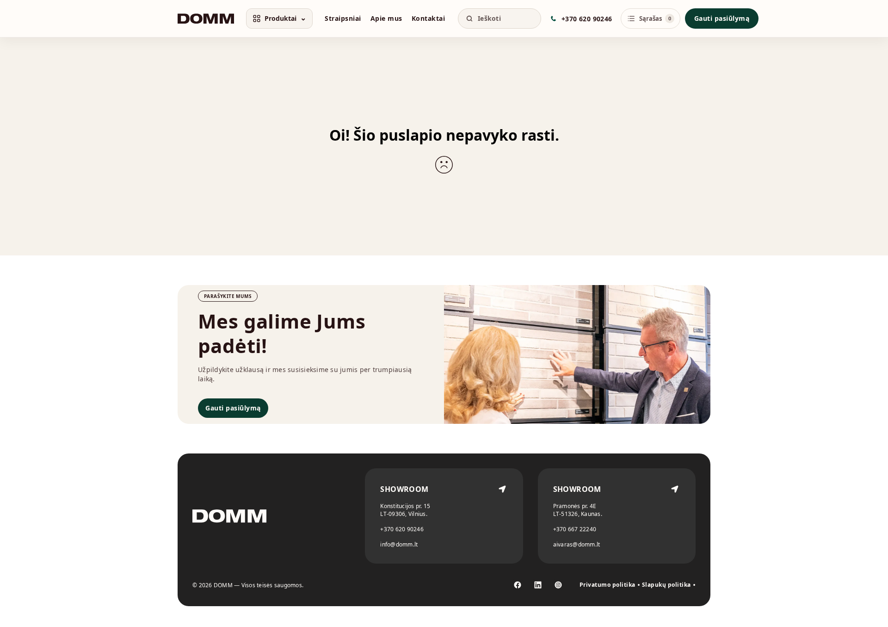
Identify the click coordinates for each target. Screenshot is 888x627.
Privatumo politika (607, 585)
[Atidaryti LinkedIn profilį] (537, 584)
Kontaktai (428, 18)
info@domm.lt (399, 544)
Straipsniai (343, 18)
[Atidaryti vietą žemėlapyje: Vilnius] (502, 516)
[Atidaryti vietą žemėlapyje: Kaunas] (674, 516)
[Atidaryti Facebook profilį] (517, 584)
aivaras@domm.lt (576, 544)
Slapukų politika (666, 585)
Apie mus (386, 18)
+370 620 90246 (402, 529)
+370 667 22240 (575, 529)
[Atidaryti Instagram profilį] (558, 584)
